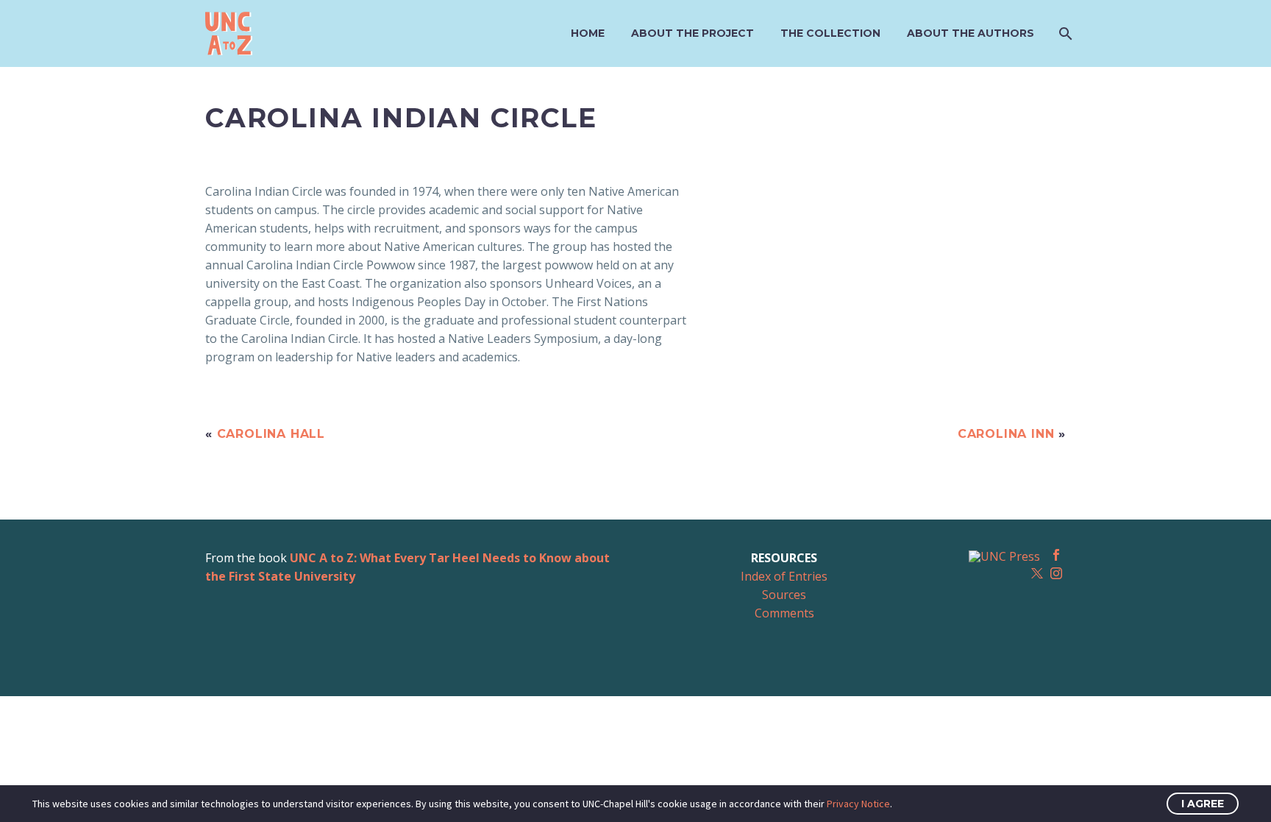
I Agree (1202, 803)
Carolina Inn (1006, 434)
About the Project (692, 33)
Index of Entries (784, 576)
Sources (784, 595)
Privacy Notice (858, 803)
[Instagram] (1056, 573)
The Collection (830, 33)
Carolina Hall (271, 434)
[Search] (1064, 33)
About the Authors (970, 33)
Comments (784, 613)
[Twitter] (1037, 573)
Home (588, 33)
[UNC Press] (1004, 555)
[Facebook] (1056, 555)
